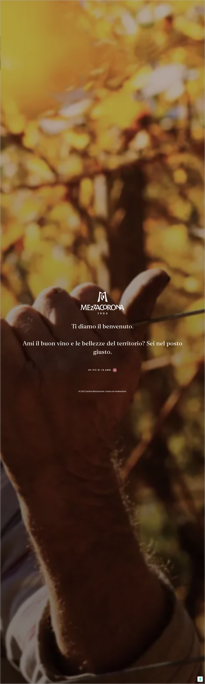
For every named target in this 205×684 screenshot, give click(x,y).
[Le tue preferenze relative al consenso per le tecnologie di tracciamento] (200, 679)
